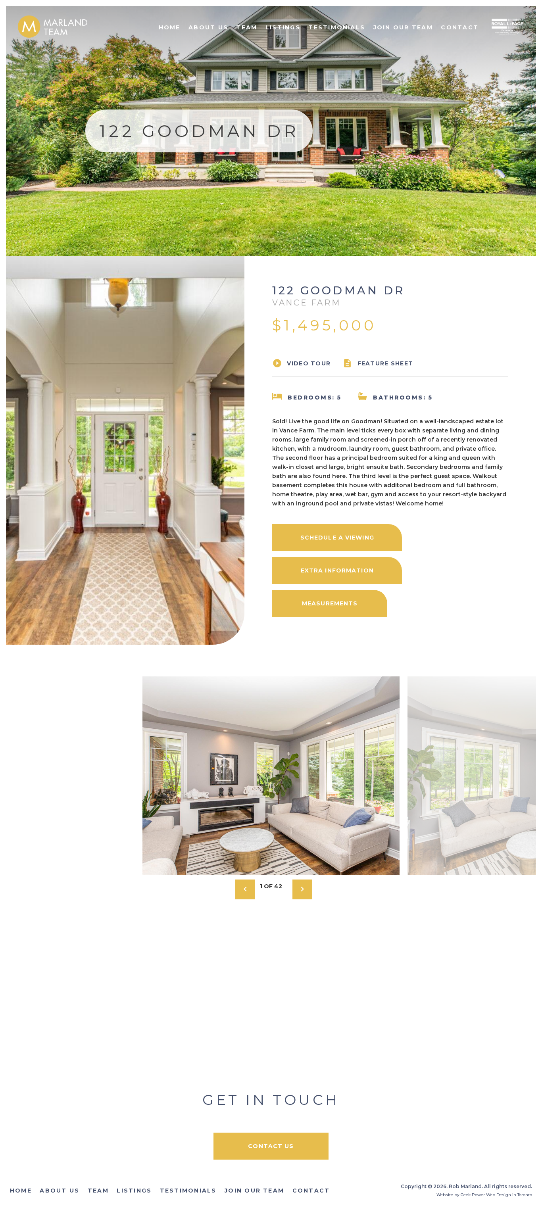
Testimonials (336, 27)
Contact (460, 27)
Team (246, 27)
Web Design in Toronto (509, 1194)
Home (170, 27)
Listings (282, 27)
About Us (208, 27)
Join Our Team (403, 27)
